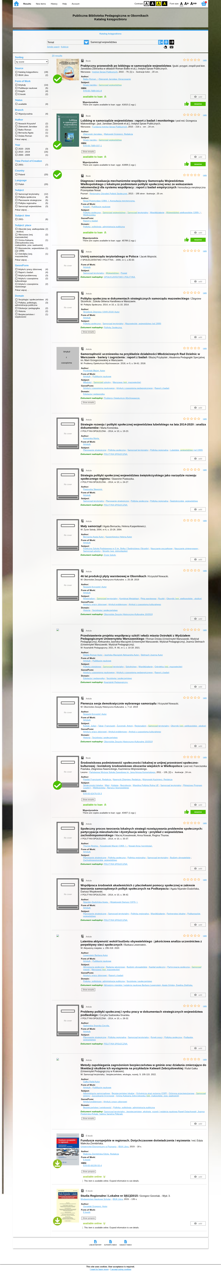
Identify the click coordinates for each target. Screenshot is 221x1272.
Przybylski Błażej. (94, 370)
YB (158, 3)
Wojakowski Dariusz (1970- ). (124, 902)
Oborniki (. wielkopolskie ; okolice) (184, 598)
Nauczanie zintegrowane (186, 548)
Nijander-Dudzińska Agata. (96, 902)
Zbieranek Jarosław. (114, 79)
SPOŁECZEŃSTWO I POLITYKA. (119, 277)
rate (205, 60)
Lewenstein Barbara (95, 955)
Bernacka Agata (93, 537)
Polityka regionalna (159, 450)
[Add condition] (166, 42)
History (54, 4)
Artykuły (87, 267)
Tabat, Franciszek (106, 726)
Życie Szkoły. (110, 555)
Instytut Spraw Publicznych (105, 72)
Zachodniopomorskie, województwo (100, 860)
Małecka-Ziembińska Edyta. (101, 1154)
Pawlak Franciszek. (97, 779)
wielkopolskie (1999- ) (183, 212)
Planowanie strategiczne (94, 450)
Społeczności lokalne (93, 785)
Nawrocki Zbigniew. (127, 779)
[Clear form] (165, 47)
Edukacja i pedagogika (94, 394)
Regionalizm (89, 598)
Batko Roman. (90, 79)
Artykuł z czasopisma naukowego (99, 388)
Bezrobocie (125, 785)
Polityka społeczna (92, 212)
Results (27, 4)
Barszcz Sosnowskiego (118, 787)
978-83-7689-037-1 (92, 145)
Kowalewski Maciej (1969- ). (113, 846)
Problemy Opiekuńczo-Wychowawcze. (122, 398)
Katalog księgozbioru (110, 33)
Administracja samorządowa (96, 1093)
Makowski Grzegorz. (118, 134)
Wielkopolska (89, 215)
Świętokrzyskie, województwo (184, 501)
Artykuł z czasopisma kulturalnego (145, 604)
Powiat (124, 273)
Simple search (53, 47)
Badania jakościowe (115, 967)
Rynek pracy (157, 1037)
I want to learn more (99, 1269)
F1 (186, 3)
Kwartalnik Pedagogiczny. (116, 682)
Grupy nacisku (90, 85)
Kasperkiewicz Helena (119, 537)
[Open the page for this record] (69, 72)
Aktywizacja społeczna (93, 967)
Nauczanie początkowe (162, 548)
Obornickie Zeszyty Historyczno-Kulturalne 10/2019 (128, 614)
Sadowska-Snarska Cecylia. (96, 1025)
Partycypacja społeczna (178, 967)
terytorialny (137, 212)
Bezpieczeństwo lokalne (123, 1093)
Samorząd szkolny (92, 551)
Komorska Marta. (91, 438)
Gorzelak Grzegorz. (95, 1206)
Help (64, 4)
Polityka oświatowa (92, 666)
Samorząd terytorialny (93, 273)
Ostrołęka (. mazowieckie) (168, 666)
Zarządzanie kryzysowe (103, 1096)
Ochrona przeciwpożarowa (181, 1093)
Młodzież (87, 382)
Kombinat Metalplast (129, 598)
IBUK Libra (123, 1146)
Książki (86, 206)
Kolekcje (64, 47)
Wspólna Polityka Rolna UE (146, 785)
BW (153, 3)
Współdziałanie (157, 212)
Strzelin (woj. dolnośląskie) (115, 551)
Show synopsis (89, 1171)
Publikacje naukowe (101, 206)
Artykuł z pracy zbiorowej (95, 604)
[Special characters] (171, 47)
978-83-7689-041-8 (92, 91)
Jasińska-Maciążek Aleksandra (121, 655)
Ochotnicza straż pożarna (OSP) (151, 1093)
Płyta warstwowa (148, 598)
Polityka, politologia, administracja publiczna (104, 226)
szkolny (102, 382)
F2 (193, 3)
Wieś (107, 785)
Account (75, 4)
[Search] (171, 42)
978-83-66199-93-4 (92, 1165)
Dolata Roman (92, 655)
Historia (86, 610)
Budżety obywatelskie (180, 857)
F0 (181, 3)
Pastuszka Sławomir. (93, 489)
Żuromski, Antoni (125, 726)
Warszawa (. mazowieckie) (127, 382)
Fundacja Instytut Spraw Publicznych (109, 126)
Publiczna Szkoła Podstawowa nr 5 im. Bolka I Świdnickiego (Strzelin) (116, 548)
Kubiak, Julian (89, 726)
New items (41, 4)
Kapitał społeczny (157, 967)
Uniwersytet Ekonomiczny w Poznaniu (99, 1146)
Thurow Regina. (91, 846)
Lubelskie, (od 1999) (186, 450)
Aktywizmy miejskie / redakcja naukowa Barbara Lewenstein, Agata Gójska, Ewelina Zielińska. (148, 985)
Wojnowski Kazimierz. (157, 779)
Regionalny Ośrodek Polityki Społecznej (108, 193)
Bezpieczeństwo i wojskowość (97, 1107)
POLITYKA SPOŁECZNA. (116, 454)
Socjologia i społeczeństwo (105, 610)
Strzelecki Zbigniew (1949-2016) (101, 312)
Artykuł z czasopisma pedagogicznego (134, 388)
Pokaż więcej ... (22, 139)
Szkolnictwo (131, 666)
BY (164, 3)
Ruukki (161, 598)
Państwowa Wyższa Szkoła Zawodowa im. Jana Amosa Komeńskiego (122, 772)
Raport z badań (90, 221)
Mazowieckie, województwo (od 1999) (143, 323)
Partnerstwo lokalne (176, 913)
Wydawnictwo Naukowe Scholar (96, 1199)
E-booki (86, 1159)
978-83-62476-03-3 (92, 793)
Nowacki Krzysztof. (95, 587)
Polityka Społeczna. (113, 327)
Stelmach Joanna (152, 655)
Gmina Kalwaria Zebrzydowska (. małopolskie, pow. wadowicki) (147, 1096)
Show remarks (88, 152)
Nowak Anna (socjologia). (141, 846)
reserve (198, 104)
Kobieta (114, 785)
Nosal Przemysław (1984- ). (109, 201)
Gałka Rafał (91, 1081)
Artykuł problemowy (117, 604)
